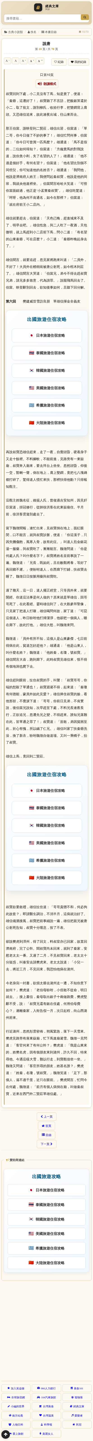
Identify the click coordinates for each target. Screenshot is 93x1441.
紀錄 (61, 62)
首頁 (48, 1126)
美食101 (78, 1388)
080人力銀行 (48, 1388)
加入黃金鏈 (17, 1388)
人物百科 (17, 1424)
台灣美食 (48, 1406)
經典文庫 (78, 1406)
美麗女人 (47, 1433)
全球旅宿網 (18, 1397)
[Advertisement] (46, 1330)
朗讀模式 (49, 84)
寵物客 (79, 1397)
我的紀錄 (80, 62)
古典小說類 (15, 32)
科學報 (48, 1424)
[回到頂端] (5, 1434)
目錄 (48, 1135)
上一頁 (48, 1116)
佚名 (33, 32)
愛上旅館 (18, 1433)
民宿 (78, 1424)
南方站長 (17, 1415)
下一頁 (45, 1144)
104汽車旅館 (48, 1397)
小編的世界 (17, 1406)
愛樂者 (78, 1415)
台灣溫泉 (48, 1415)
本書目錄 (51, 32)
